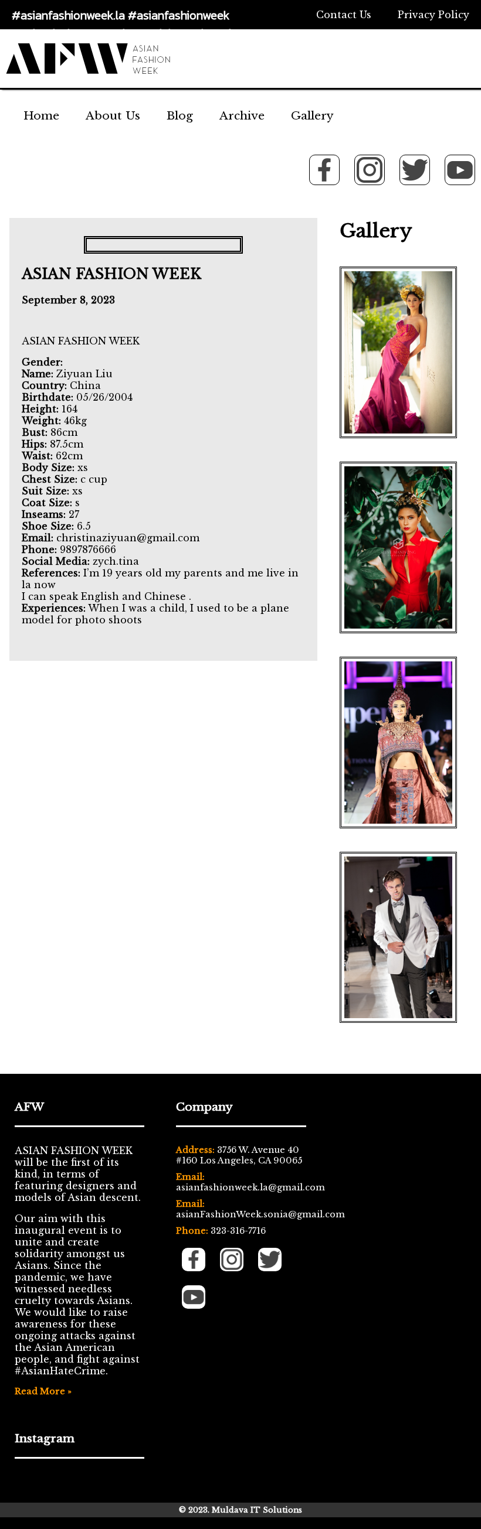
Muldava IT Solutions (257, 1510)
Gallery (312, 115)
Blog (180, 115)
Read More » (43, 1391)
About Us (113, 115)
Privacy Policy (433, 15)
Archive (242, 115)
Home (41, 115)
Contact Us (343, 15)
